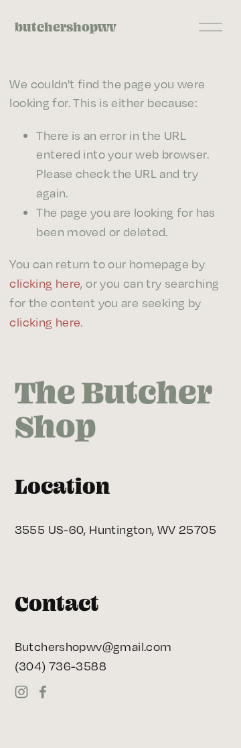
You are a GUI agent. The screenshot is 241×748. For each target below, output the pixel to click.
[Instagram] (21, 691)
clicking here (44, 283)
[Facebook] (43, 691)
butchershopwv (65, 27)
